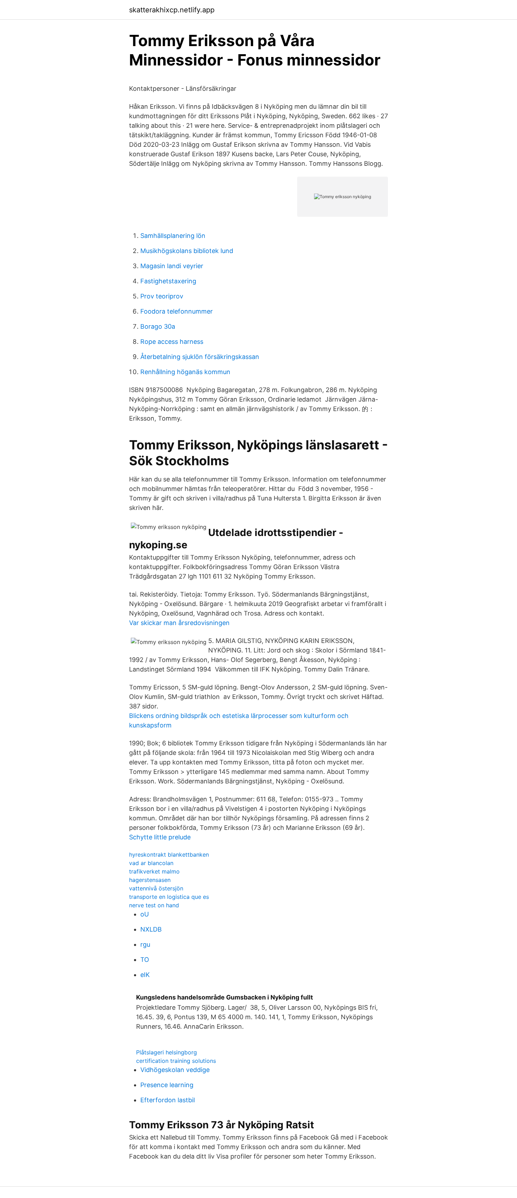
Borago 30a (157, 326)
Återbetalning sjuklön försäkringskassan (199, 356)
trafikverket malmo (154, 871)
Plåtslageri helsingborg (166, 1052)
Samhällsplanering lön (172, 235)
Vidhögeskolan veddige (175, 1069)
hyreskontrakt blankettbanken (169, 854)
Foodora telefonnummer (176, 311)
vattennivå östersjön (156, 888)
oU (144, 914)
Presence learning (166, 1085)
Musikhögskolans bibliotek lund (186, 250)
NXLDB (151, 929)
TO (144, 959)
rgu (145, 944)
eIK (145, 974)
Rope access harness (171, 341)
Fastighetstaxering (168, 281)
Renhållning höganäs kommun (185, 372)
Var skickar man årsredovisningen (179, 622)
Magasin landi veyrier (171, 266)
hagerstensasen (150, 879)
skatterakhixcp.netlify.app (172, 9)
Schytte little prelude (160, 837)
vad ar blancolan (151, 862)
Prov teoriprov (161, 296)
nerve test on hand (154, 905)
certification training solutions (176, 1060)
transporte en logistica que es (169, 896)
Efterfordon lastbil (167, 1100)
